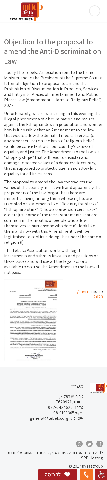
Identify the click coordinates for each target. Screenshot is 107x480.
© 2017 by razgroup (86, 466)
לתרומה (53, 474)
